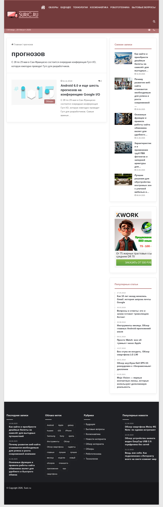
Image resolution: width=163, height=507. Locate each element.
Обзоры (53, 7)
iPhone (68, 431)
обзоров (50, 463)
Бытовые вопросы (144, 7)
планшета (63, 463)
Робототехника (120, 7)
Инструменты (53, 441)
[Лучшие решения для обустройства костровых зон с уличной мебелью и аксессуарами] (123, 180)
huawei (50, 431)
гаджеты (72, 447)
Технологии (80, 7)
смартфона (52, 474)
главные (50, 452)
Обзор (67, 441)
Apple (60, 425)
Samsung (51, 436)
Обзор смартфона (55, 447)
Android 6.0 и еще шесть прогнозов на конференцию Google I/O (80, 90)
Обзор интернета (95, 444)
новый (72, 458)
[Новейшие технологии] (23, 14)
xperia (71, 436)
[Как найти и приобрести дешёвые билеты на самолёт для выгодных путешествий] (123, 58)
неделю (61, 458)
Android (50, 425)
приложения (52, 468)
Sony (62, 436)
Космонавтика (99, 7)
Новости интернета (96, 439)
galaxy (71, 425)
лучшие (62, 452)
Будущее (65, 7)
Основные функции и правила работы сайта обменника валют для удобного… (142, 124)
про (64, 468)
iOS (59, 431)
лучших (73, 452)
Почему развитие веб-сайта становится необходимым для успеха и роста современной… (143, 92)
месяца (50, 458)
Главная (17, 44)
